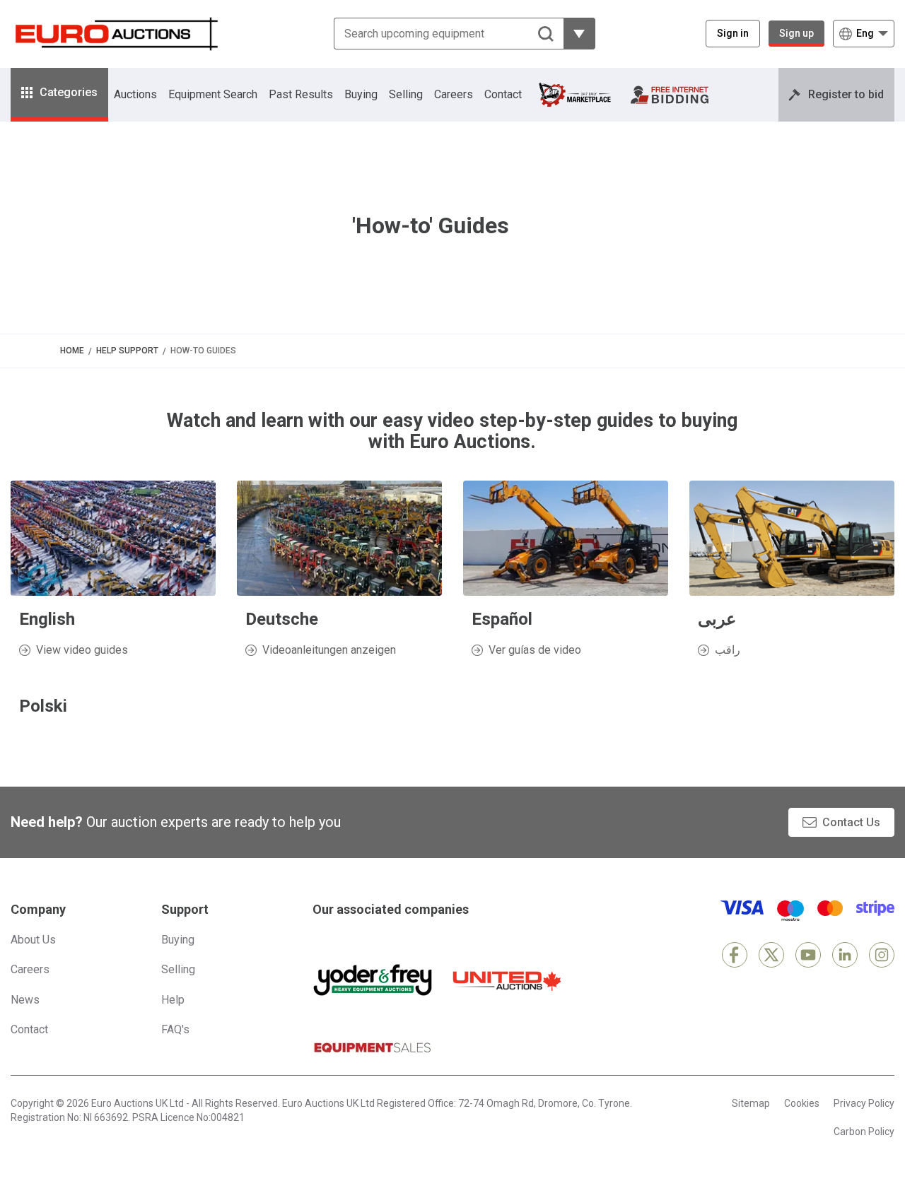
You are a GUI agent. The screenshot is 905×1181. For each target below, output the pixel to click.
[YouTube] (808, 955)
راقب (727, 650)
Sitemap (751, 1103)
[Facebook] (734, 955)
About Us (33, 939)
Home (72, 351)
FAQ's (175, 1029)
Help (173, 999)
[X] (771, 955)
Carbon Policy (864, 1131)
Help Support (127, 351)
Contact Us (851, 822)
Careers (453, 94)
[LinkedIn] (845, 955)
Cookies (801, 1103)
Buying (361, 94)
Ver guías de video (535, 650)
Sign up (796, 33)
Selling (406, 94)
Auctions (135, 94)
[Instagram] (881, 955)
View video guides (82, 650)
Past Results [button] (301, 94)
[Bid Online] (669, 94)
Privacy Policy (864, 1103)
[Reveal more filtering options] (579, 33)
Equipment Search (212, 94)
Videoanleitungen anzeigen (329, 650)
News (25, 999)
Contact (503, 94)
